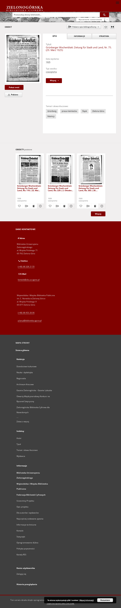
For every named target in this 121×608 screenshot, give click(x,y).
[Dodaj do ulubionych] (106, 27)
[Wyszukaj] (104, 14)
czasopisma (51, 72)
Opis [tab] (54, 36)
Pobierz (14, 94)
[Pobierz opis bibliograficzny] (26, 206)
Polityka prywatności (26, 548)
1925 (48, 62)
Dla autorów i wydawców (28, 512)
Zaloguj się (21, 574)
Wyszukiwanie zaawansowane (90, 19)
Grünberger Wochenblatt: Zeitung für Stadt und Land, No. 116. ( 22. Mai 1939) (29, 188)
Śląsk (84, 111)
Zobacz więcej (23, 421)
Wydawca (21, 456)
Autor (19, 438)
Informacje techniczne (26, 524)
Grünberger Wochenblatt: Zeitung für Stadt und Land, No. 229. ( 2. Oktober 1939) (60, 188)
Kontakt (20, 530)
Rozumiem (105, 600)
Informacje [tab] (79, 36)
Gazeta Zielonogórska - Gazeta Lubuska (34, 390)
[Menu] (117, 2)
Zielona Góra (98, 111)
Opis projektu (23, 506)
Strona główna (22, 350)
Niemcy (51, 116)
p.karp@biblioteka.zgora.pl (30, 320)
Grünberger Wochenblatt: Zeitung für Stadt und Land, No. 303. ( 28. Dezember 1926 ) (91, 188)
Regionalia (21, 378)
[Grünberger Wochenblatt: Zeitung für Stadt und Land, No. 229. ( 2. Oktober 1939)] (60, 169)
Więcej (98, 214)
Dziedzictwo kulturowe (27, 366)
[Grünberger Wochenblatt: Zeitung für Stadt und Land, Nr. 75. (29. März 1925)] (22, 58)
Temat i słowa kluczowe (27, 450)
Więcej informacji (86, 600)
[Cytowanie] (112, 27)
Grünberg (51, 111)
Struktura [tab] (104, 36)
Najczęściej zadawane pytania (30, 518)
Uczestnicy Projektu (25, 500)
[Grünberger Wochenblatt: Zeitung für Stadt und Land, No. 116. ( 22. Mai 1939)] (29, 169)
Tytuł (19, 444)
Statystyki (21, 536)
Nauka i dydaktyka (25, 372)
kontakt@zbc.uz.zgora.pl (29, 279)
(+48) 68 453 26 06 (26, 312)
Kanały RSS (21, 554)
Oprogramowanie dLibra (27, 542)
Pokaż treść (14, 87)
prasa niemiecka (69, 111)
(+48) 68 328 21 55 (26, 266)
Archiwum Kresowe (25, 384)
